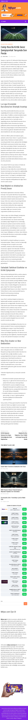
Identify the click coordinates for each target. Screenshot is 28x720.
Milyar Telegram (17, 718)
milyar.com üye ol (12, 645)
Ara (2, 601)
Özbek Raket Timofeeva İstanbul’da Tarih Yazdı (13, 466)
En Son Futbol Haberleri (7, 44)
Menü (4, 21)
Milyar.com (4, 619)
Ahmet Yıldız (5, 56)
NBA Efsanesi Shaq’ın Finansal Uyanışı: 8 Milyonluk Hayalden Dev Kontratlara (11, 490)
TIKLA (24, 509)
